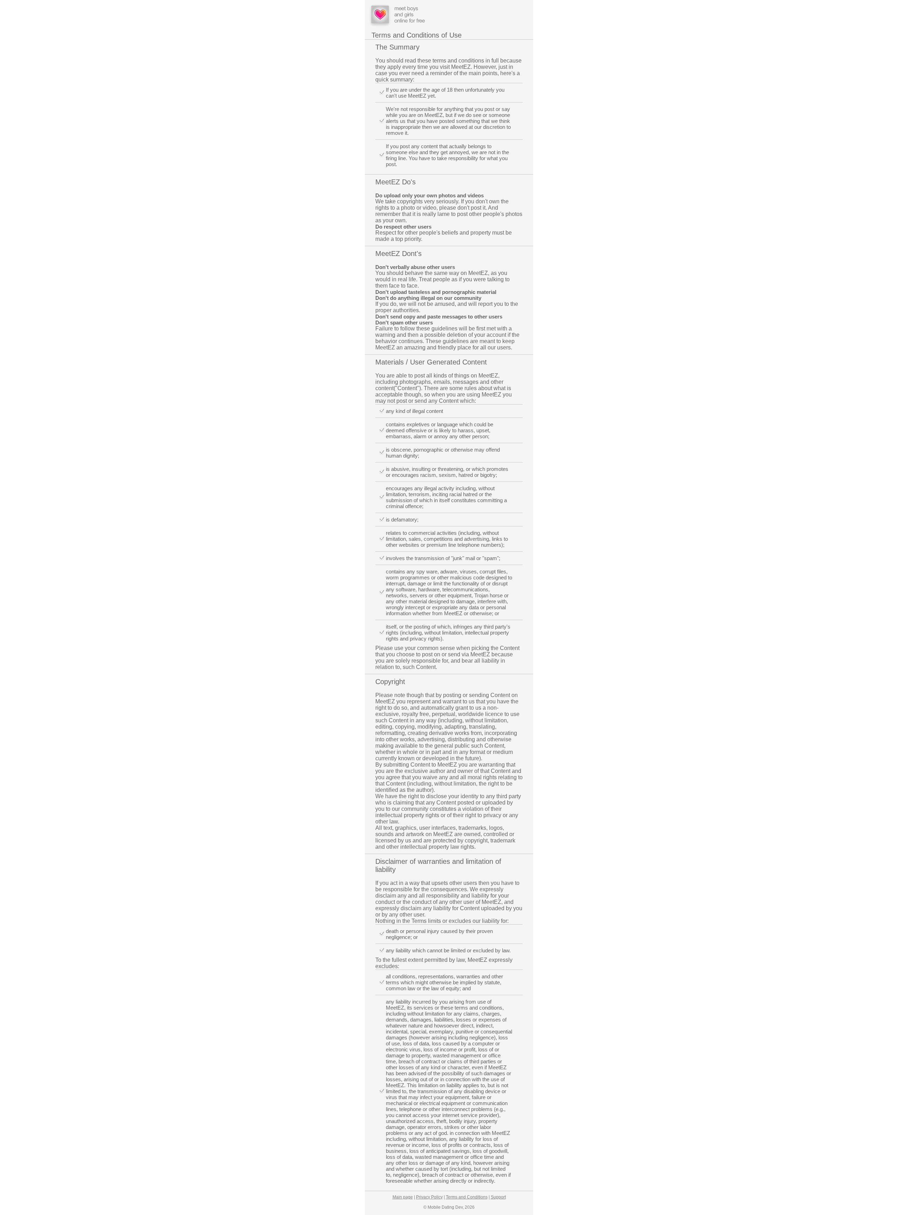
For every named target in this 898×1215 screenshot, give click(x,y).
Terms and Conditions (467, 1197)
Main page (403, 1197)
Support (498, 1197)
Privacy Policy (429, 1197)
